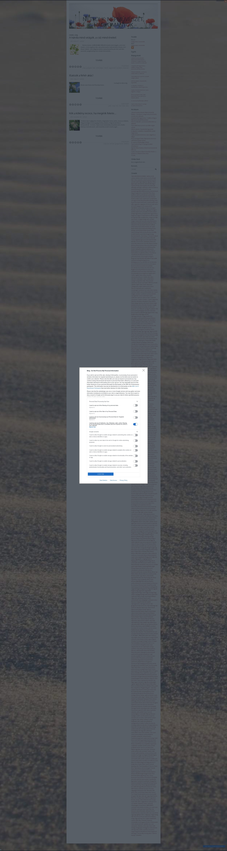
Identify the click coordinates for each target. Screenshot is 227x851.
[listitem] (113, 401)
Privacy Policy (123, 480)
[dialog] (113, 425)
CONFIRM (100, 474)
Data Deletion (103, 480)
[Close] (144, 371)
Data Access (113, 480)
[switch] (135, 405)
